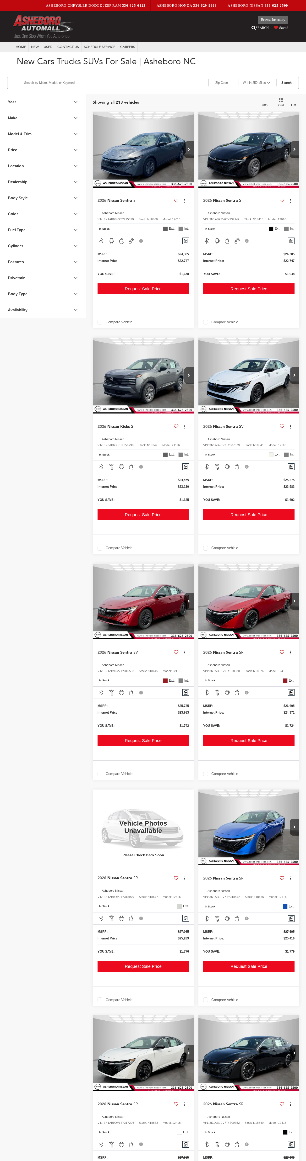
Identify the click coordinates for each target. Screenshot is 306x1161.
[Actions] (184, 200)
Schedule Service (99, 47)
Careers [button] (127, 47)
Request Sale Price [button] (143, 288)
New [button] (35, 47)
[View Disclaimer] (141, 241)
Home (21, 47)
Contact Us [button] (68, 47)
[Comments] (185, 241)
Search (286, 83)
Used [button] (48, 47)
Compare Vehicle (119, 322)
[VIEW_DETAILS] (143, 827)
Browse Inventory (273, 19)
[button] (189, 149)
